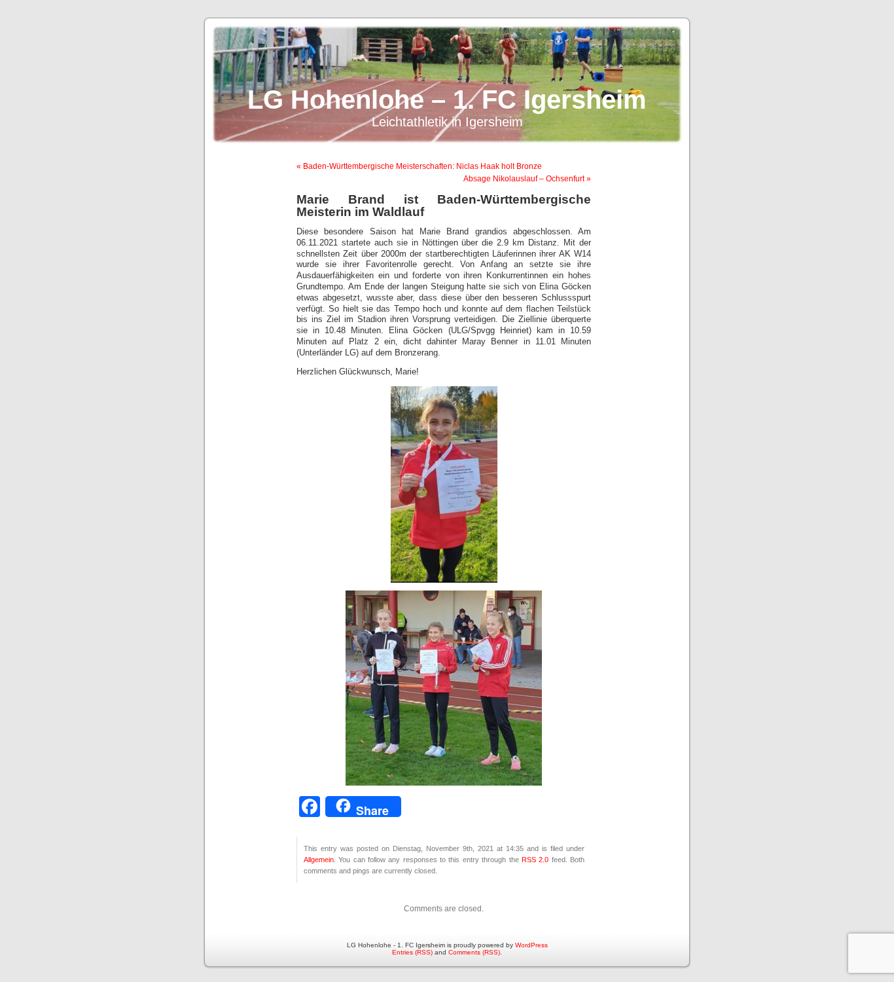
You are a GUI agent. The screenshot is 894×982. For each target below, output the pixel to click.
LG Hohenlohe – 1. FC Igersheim (447, 99)
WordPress (531, 945)
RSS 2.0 (535, 860)
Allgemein (319, 860)
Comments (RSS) (474, 952)
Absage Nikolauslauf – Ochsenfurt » (527, 178)
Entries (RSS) (412, 952)
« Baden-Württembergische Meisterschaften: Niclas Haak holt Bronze (419, 166)
